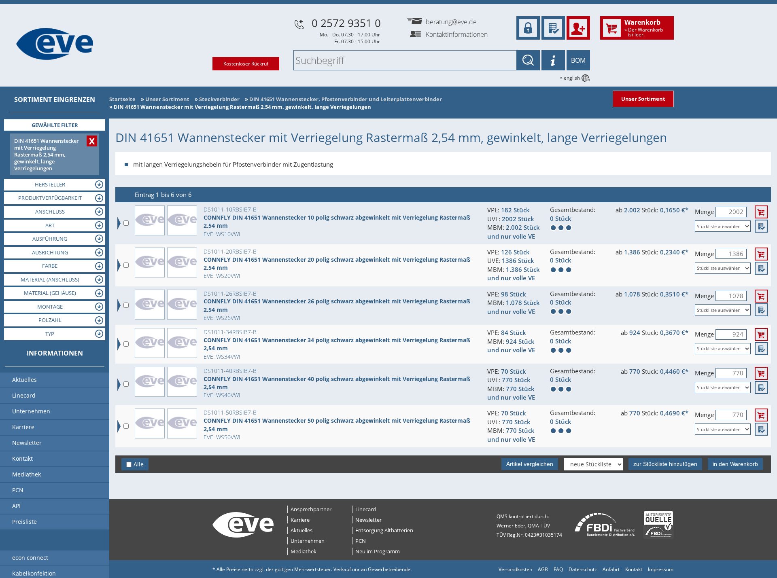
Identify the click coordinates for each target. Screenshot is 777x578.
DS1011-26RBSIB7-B (230, 293)
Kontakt (633, 569)
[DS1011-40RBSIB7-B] (149, 381)
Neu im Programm (377, 551)
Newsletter (368, 519)
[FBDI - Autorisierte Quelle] (658, 525)
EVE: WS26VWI (222, 318)
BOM (578, 60)
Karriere (300, 519)
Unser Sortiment (643, 98)
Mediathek (303, 551)
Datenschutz (583, 569)
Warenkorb (643, 27)
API (16, 506)
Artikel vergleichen (529, 464)
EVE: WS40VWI (222, 395)
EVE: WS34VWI (222, 356)
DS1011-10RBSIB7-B (230, 209)
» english (570, 77)
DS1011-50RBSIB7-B (230, 412)
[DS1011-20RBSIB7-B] (149, 262)
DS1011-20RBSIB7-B (230, 251)
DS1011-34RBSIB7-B (230, 332)
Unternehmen (308, 540)
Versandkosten (515, 569)
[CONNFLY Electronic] (182, 220)
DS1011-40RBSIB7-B (230, 371)
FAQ (558, 569)
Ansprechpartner (311, 509)
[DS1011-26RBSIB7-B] (149, 304)
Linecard (365, 509)
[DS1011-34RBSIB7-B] (149, 343)
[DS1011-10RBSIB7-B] (149, 220)
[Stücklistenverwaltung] (553, 28)
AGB (543, 569)
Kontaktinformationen (457, 34)
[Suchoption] (553, 60)
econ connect (30, 557)
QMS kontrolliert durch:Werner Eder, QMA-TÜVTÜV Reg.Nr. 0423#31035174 (529, 525)
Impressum (660, 569)
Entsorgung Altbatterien (384, 530)
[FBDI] (604, 525)
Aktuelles (301, 530)
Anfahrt (611, 569)
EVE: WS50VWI (222, 437)
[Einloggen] (528, 28)
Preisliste (24, 521)
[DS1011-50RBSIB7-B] (149, 423)
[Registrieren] (578, 28)
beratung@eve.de (451, 21)
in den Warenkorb (735, 464)
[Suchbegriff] (528, 60)
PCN (360, 540)
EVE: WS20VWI (222, 275)
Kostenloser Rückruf (245, 63)
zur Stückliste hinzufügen (665, 464)
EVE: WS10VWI (222, 234)
